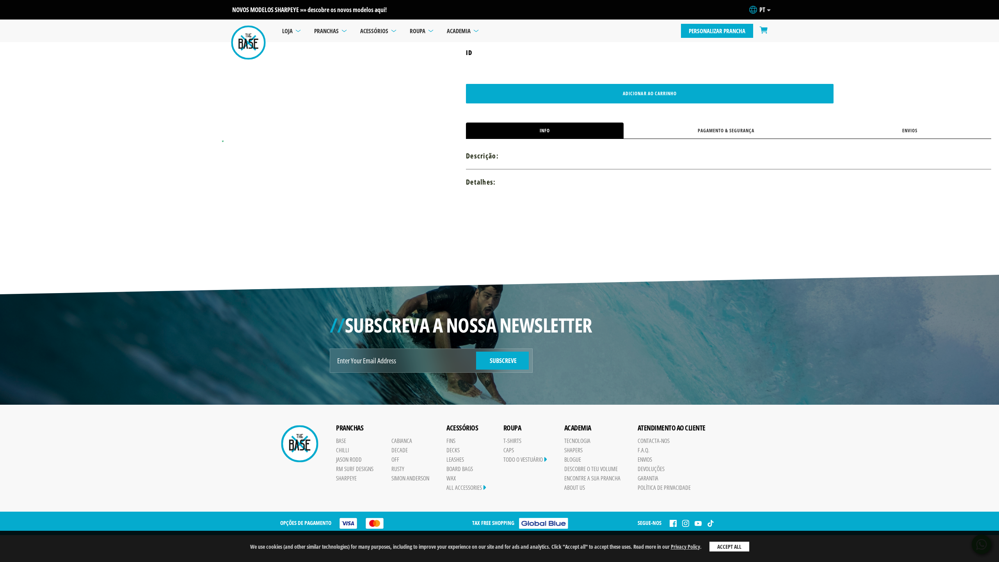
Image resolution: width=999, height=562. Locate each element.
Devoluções (651, 469)
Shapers (573, 450)
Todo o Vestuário (523, 459)
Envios (909, 130)
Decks (453, 450)
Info (545, 130)
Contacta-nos (654, 441)
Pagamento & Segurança (726, 130)
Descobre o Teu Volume (591, 469)
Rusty (397, 469)
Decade (399, 450)
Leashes (455, 459)
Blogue (572, 459)
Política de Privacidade (664, 487)
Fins (450, 441)
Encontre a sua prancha (592, 478)
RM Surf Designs (354, 469)
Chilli (342, 450)
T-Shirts (512, 441)
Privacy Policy (685, 546)
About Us (574, 487)
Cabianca (401, 441)
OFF (395, 459)
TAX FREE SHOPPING (493, 522)
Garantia (648, 478)
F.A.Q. (643, 450)
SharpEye (346, 478)
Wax (451, 478)
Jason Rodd (349, 459)
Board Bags (459, 469)
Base (341, 441)
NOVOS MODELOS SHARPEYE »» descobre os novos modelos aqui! (309, 9)
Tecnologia (577, 441)
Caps (508, 450)
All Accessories (464, 487)
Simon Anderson (410, 478)
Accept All (729, 546)
